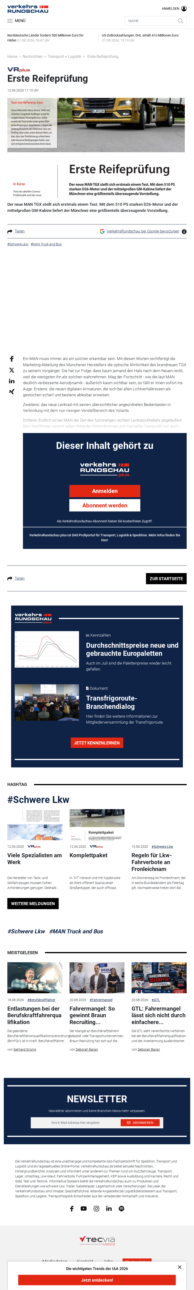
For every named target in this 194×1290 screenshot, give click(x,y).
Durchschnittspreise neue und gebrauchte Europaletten (132, 649)
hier (104, 540)
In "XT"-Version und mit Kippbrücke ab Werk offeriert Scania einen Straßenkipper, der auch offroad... (95, 883)
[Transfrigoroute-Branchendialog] (47, 702)
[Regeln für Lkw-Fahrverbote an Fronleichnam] (159, 824)
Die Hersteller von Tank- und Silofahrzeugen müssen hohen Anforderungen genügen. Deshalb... (32, 883)
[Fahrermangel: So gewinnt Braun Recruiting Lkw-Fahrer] (97, 977)
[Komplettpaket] (97, 824)
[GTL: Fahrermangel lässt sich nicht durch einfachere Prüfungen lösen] (159, 977)
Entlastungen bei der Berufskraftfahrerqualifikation (34, 1015)
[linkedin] (109, 1208)
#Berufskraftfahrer (41, 1000)
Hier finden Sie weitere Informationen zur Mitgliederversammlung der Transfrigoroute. (125, 719)
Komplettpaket (88, 855)
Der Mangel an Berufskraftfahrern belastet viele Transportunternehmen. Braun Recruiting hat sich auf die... (97, 1036)
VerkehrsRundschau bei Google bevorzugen (143, 231)
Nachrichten (32, 56)
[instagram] (96, 1208)
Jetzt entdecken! (97, 1280)
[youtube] (84, 1208)
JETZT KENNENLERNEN (97, 742)
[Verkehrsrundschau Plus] (18, 69)
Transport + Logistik (64, 56)
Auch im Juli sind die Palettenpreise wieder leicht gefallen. (128, 666)
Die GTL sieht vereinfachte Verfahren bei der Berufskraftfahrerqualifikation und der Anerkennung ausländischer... (159, 1036)
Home (12, 56)
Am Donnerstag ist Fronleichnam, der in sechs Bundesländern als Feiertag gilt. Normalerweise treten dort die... (159, 883)
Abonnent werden (104, 505)
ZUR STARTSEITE (166, 578)
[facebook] (72, 1208)
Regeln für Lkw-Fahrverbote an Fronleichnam (152, 862)
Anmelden (105, 491)
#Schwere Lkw (38, 799)
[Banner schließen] (178, 1267)
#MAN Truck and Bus (76, 931)
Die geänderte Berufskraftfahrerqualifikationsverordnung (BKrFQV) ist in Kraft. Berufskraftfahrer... (38, 1036)
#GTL (156, 1000)
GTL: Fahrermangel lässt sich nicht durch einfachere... (158, 1015)
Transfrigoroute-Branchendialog (111, 702)
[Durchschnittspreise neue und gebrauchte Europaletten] (47, 649)
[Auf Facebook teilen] (11, 358)
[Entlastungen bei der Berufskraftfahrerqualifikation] (34, 977)
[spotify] (121, 1208)
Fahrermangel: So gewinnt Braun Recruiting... (92, 1015)
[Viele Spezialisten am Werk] (34, 824)
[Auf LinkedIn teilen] (11, 381)
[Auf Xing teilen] (11, 391)
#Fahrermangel (101, 1000)
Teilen (20, 231)
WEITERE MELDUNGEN (33, 903)
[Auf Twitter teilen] (11, 370)
